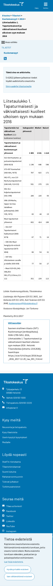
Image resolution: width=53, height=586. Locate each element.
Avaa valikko (11, 42)
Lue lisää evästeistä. (13, 561)
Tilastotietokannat (11, 466)
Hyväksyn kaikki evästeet (17, 569)
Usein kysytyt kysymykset (14, 437)
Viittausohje (14, 323)
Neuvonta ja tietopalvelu (14, 427)
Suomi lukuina (9, 471)
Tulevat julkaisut (10, 481)
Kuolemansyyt (9, 19)
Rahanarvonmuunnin (12, 476)
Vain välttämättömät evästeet (19, 576)
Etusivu (6, 15)
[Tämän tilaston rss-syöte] (5, 59)
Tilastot (16, 15)
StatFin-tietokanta (11, 461)
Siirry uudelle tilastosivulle (19, 86)
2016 (21, 19)
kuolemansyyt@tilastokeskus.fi (23, 303)
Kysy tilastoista (9, 432)
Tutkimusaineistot (11, 486)
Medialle (6, 442)
